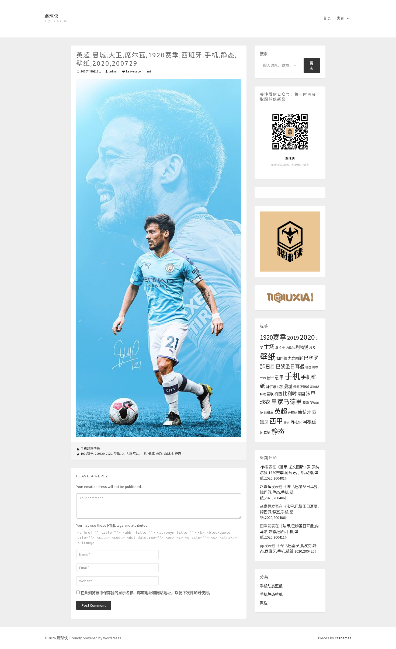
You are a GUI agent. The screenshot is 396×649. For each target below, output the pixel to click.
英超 (159, 454)
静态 (178, 454)
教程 (264, 602)
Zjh (262, 466)
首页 (327, 18)
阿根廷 (309, 422)
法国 (301, 393)
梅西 (278, 394)
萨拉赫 (292, 412)
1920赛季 (87, 454)
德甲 (270, 378)
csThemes (343, 638)
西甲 (276, 421)
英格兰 (268, 412)
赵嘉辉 (265, 486)
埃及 (312, 348)
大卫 (124, 454)
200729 (100, 454)
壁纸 (117, 454)
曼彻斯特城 (301, 387)
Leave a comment (138, 71)
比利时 (290, 394)
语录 (287, 422)
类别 (341, 18)
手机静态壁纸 (90, 449)
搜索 (264, 53)
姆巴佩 (281, 358)
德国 (308, 367)
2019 (293, 337)
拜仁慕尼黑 (274, 386)
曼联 (270, 394)
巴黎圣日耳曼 (290, 366)
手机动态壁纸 (271, 586)
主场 (269, 346)
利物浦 (302, 347)
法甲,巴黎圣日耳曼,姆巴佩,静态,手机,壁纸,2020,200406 (289, 492)
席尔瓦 (134, 454)
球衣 (265, 402)
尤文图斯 (295, 358)
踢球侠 (51, 15)
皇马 (306, 403)
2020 (109, 454)
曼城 (151, 454)
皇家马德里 (286, 401)
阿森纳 (265, 432)
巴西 (270, 367)
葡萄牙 (304, 412)
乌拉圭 (280, 348)
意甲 (279, 377)
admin (114, 71)
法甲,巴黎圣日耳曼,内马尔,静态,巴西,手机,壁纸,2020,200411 (289, 531)
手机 (143, 454)
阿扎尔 (296, 422)
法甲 (310, 393)
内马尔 (290, 348)
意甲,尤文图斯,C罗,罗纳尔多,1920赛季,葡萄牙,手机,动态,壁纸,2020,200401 (289, 472)
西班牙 (168, 454)
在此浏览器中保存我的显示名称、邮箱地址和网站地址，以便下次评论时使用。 (147, 592)
